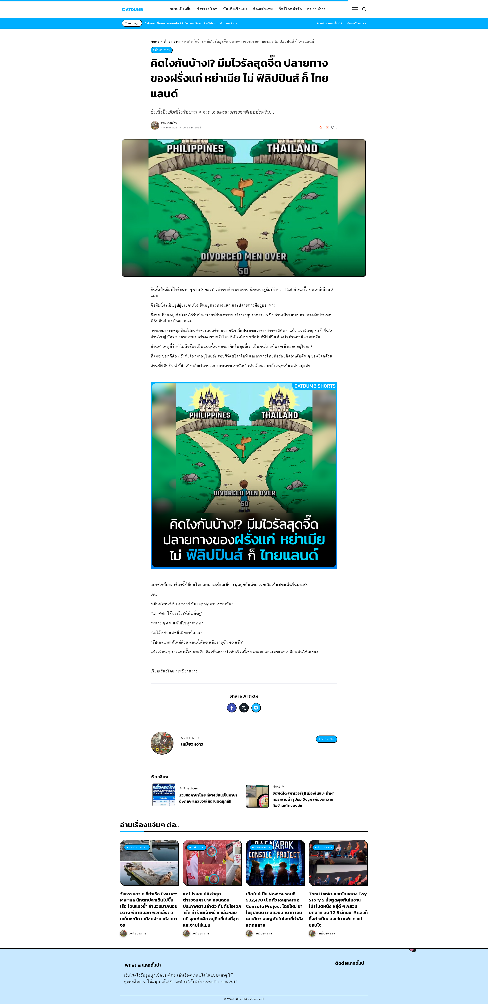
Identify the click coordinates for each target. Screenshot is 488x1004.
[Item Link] (149, 862)
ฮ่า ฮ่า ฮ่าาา (172, 41)
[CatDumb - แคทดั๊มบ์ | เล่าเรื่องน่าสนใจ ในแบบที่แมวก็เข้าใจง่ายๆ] (132, 9)
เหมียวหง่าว (169, 123)
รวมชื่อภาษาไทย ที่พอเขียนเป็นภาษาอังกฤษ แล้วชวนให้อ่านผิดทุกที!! (208, 798)
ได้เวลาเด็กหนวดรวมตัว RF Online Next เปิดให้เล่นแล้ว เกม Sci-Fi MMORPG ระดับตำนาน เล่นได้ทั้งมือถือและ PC (225, 23)
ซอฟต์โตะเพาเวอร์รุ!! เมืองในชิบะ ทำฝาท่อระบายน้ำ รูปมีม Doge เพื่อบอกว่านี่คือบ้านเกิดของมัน (304, 799)
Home (155, 41)
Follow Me (326, 739)
